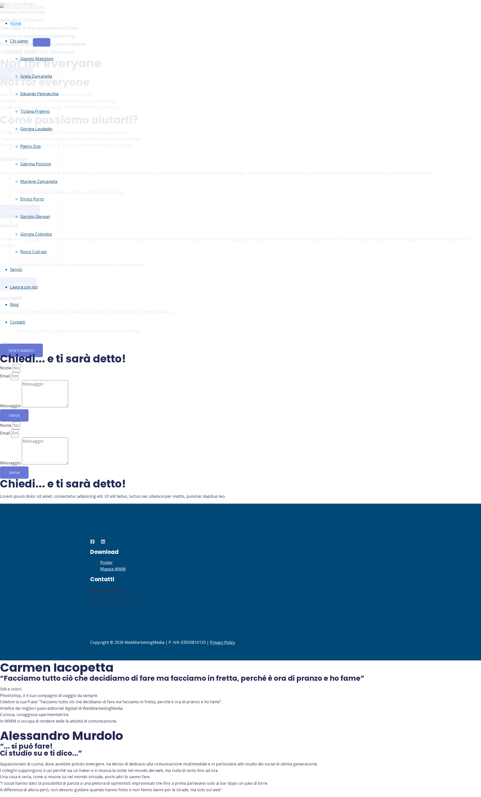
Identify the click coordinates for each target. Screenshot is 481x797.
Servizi (16, 269)
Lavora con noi (24, 287)
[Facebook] (92, 542)
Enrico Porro (32, 199)
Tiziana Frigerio (35, 111)
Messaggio (11, 406)
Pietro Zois (30, 146)
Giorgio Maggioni (36, 58)
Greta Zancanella (36, 76)
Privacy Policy (222, 642)
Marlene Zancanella (38, 181)
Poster (106, 562)
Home (15, 23)
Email (5, 376)
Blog (14, 304)
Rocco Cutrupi (33, 251)
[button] (21, 350)
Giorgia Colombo (36, 234)
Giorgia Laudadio (36, 129)
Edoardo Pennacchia (39, 93)
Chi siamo (19, 41)
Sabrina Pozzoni (35, 164)
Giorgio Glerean (35, 216)
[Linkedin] (103, 542)
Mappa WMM (113, 569)
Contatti (17, 322)
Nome (6, 368)
